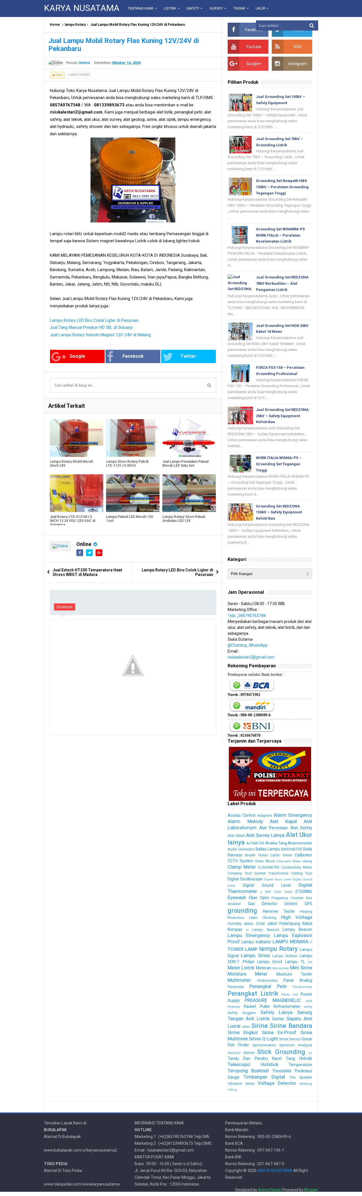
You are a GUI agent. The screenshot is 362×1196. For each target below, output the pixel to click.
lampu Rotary (75, 25)
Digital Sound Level (267, 885)
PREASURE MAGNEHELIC (273, 1000)
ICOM (260, 923)
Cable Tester (281, 855)
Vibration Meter (241, 1083)
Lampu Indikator (256, 942)
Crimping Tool (239, 873)
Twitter (188, 356)
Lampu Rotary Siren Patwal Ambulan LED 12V (183, 519)
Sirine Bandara (291, 1025)
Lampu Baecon (265, 929)
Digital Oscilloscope (245, 879)
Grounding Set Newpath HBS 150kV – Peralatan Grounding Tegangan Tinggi (282, 187)
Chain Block (264, 861)
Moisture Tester (294, 974)
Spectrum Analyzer (295, 1045)
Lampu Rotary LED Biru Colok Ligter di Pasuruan (94, 320)
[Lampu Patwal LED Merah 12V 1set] (133, 493)
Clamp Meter (242, 867)
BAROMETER (291, 849)
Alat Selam (236, 835)
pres (309, 1001)
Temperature (300, 1064)
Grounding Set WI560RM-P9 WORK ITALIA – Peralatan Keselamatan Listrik (280, 235)
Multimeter (239, 980)
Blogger (311, 1190)
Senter (278, 1019)
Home (55, 25)
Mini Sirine (301, 967)
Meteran (263, 968)
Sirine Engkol (243, 1032)
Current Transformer (271, 873)
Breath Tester (256, 855)
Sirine (259, 1025)
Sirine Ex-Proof (279, 1032)
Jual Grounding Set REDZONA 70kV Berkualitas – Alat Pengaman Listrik (282, 283)
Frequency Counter (287, 898)
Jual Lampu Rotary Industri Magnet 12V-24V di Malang (100, 334)
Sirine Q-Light (263, 1038)
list (310, 962)
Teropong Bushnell (248, 1070)
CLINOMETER (268, 867)
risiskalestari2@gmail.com (251, 657)
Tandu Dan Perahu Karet (254, 1058)
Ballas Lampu (268, 849)
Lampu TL (295, 961)
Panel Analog (297, 980)
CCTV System (240, 861)
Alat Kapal (283, 821)
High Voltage (296, 917)
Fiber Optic (259, 897)
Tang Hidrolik (299, 1058)
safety (308, 1007)
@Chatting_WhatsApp (248, 645)
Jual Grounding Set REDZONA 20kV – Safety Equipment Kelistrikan (282, 416)
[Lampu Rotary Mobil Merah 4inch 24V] (76, 437)
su (310, 1053)
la (247, 930)
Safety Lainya (276, 1012)
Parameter (236, 987)
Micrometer (280, 968)
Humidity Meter (240, 923)
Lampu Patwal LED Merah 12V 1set (129, 519)
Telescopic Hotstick (253, 1064)
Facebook (133, 356)
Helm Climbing (262, 918)
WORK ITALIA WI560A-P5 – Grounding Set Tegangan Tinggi (278, 464)
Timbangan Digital (264, 1077)
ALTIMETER (255, 843)
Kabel (307, 923)
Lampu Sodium (285, 956)
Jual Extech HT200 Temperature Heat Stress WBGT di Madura (87, 572)
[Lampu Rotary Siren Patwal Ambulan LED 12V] (189, 493)
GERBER (291, 904)
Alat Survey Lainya (265, 835)
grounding (242, 910)
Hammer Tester (279, 911)
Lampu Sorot (269, 961)
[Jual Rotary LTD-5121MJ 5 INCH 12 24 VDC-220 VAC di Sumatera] (76, 493)
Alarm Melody (245, 821)
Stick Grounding (281, 1051)
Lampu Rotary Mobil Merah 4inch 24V (71, 464)
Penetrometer (302, 987)
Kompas (235, 929)
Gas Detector (262, 903)
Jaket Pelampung (283, 923)
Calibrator (303, 855)
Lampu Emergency (249, 935)
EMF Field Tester (279, 892)
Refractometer (286, 1006)
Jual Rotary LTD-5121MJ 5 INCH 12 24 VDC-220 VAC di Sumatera (72, 521)
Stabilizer (234, 1053)
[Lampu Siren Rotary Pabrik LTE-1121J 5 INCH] (133, 437)
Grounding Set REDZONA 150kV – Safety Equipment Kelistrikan (279, 512)
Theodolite (281, 1071)
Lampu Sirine (255, 955)
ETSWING (304, 891)
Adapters (264, 815)
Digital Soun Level (277, 879)
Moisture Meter (248, 974)
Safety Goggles (242, 1013)
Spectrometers (264, 1045)
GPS (308, 903)
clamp (307, 861)
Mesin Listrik (241, 967)
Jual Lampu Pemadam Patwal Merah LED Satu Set (185, 464)
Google (77, 356)
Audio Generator (241, 849)
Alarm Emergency (293, 815)
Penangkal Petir (268, 986)
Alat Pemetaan (273, 828)
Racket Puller (257, 1006)
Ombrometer (267, 980)
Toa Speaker (301, 1077)
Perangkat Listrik (253, 993)
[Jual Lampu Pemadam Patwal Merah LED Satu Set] (189, 437)
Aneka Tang (276, 843)
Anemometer (300, 843)
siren (246, 1026)
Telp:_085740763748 (247, 615)
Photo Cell (290, 994)
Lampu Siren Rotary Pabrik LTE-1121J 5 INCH (127, 464)
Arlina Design (269, 1190)
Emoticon (64, 607)
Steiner (249, 1053)
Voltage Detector (277, 1083)
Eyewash (237, 897)
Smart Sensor (290, 1039)
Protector (234, 1007)
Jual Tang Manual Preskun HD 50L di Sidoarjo (91, 327)
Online (83, 544)
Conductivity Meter (296, 867)
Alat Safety (301, 828)
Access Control (241, 815)
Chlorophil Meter (288, 861)
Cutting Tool (301, 873)
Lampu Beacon (297, 929)
